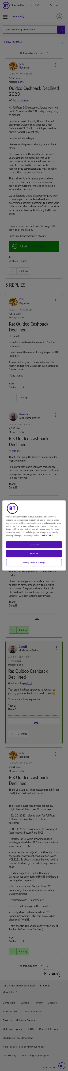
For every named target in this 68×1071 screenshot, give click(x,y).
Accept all (34, 545)
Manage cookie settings (34, 562)
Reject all (34, 554)
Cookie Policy (47, 535)
